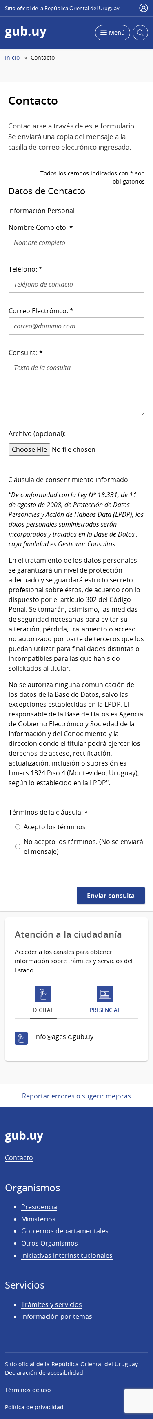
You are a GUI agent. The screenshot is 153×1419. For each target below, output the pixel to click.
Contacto (19, 1157)
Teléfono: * (25, 269)
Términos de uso (28, 1390)
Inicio (12, 57)
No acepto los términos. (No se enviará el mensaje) (83, 846)
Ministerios (38, 1219)
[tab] (43, 1001)
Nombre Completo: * (41, 227)
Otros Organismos (49, 1243)
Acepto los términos (55, 826)
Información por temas (56, 1316)
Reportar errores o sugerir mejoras (76, 1095)
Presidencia (39, 1206)
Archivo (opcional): (37, 433)
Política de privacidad (34, 1407)
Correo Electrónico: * (41, 310)
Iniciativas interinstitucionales (67, 1255)
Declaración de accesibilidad (44, 1372)
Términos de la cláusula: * (48, 812)
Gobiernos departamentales (65, 1230)
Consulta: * (26, 352)
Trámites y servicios (51, 1304)
